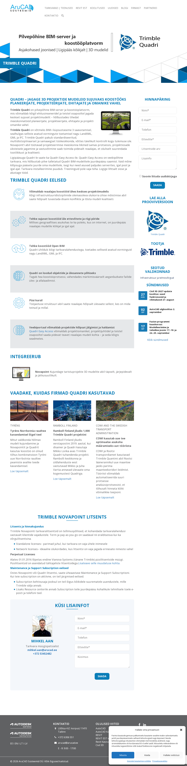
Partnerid (150, 8)
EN (16, 743)
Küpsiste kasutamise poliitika (139, 761)
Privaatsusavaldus (159, 761)
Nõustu (123, 755)
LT (21, 743)
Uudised (113, 8)
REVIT (99, 735)
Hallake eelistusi (171, 755)
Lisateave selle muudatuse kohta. (99, 563)
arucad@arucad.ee (68, 742)
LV (26, 743)
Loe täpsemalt (19, 471)
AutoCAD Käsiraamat (107, 731)
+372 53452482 (42, 653)
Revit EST (81, 8)
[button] (181, 729)
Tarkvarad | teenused (59, 8)
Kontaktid (51, 15)
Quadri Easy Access (41, 331)
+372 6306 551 (66, 737)
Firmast (136, 8)
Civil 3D (100, 745)
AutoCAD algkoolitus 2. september (162, 311)
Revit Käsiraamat (105, 741)
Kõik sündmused (157, 340)
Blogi (124, 8)
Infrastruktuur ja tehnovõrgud (157, 277)
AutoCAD (101, 728)
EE (11, 743)
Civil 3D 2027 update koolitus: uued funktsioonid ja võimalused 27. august (161, 295)
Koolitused (97, 8)
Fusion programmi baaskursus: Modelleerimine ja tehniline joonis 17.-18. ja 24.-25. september (162, 327)
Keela (147, 755)
